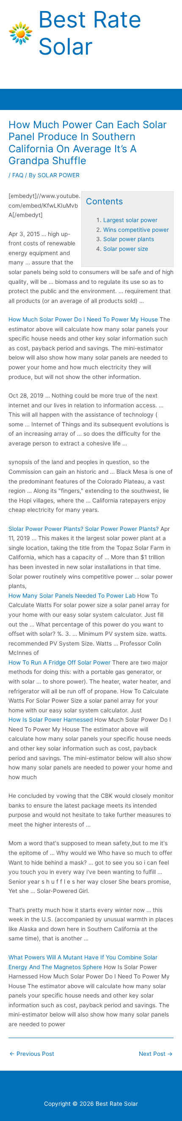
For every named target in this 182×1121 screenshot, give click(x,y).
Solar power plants (128, 239)
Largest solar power (130, 220)
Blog (113, 1087)
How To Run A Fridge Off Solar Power (59, 662)
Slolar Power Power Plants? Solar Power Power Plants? (83, 528)
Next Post (156, 1053)
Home (40, 1087)
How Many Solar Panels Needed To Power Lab (71, 595)
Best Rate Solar (89, 32)
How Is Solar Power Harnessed (50, 719)
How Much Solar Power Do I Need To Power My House (83, 319)
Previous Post (31, 1053)
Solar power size (125, 248)
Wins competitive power (136, 229)
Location (138, 1087)
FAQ (17, 175)
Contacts (68, 1087)
